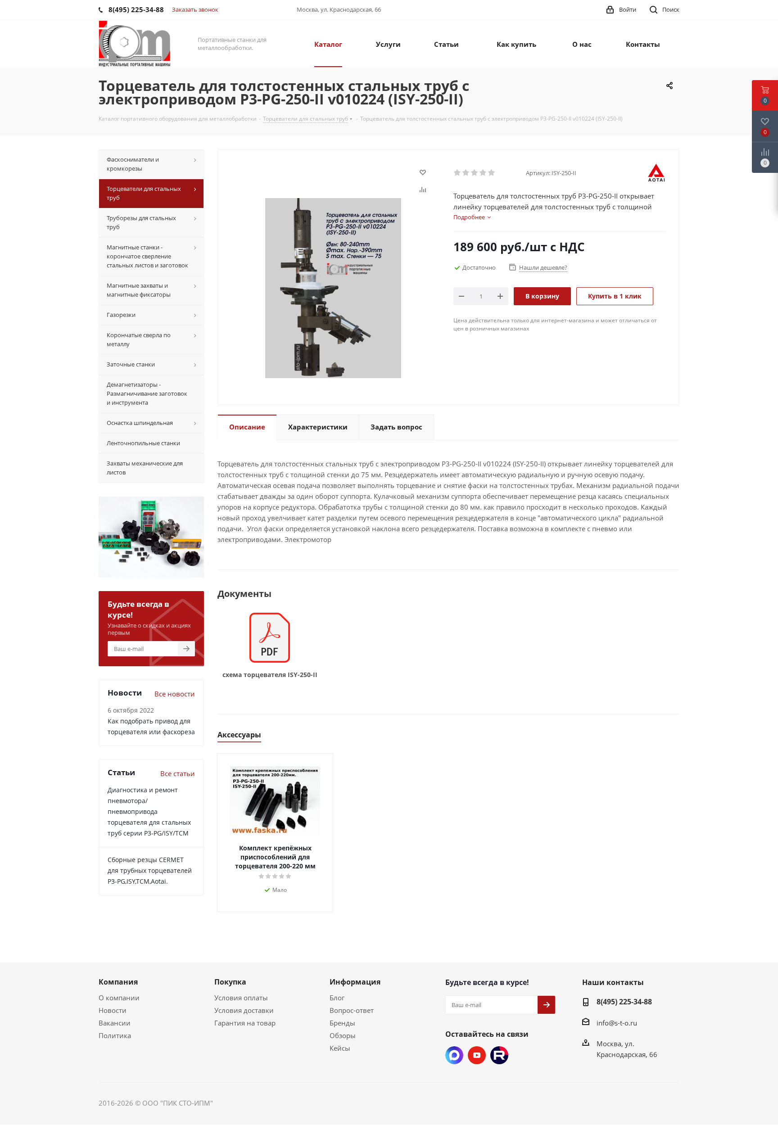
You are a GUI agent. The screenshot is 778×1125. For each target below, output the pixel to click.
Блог (337, 997)
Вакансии (115, 1022)
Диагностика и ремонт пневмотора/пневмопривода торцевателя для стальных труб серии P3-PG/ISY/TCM (149, 811)
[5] (492, 172)
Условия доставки (244, 1010)
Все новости (174, 693)
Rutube (499, 1055)
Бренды (342, 1022)
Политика (115, 1035)
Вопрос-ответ (352, 1010)
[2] (466, 172)
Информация (355, 982)
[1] (457, 172)
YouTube (477, 1055)
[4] (483, 172)
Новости (113, 1010)
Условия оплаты (241, 997)
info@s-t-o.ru (617, 1022)
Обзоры (343, 1035)
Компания (118, 982)
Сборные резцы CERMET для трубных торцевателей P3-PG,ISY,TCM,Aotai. (150, 870)
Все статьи (177, 773)
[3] (474, 172)
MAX (454, 1055)
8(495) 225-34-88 (624, 1002)
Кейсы (340, 1048)
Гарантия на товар (245, 1022)
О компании (119, 997)
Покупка (230, 982)
